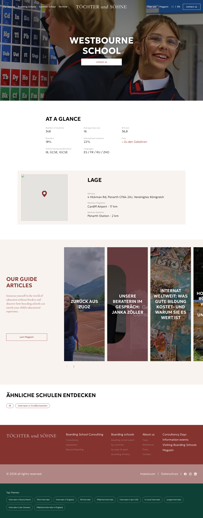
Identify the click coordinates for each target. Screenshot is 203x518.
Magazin (163, 6)
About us (149, 434)
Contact (147, 454)
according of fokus (120, 454)
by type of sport (119, 449)
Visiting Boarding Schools (180, 445)
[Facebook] (185, 474)
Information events (176, 439)
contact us (191, 6)
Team (145, 440)
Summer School (47, 6)
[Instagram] (190, 474)
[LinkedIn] (195, 474)
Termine (63, 6)
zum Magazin (27, 337)
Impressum (147, 474)
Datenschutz (169, 474)
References (148, 444)
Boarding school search (123, 440)
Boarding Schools (27, 6)
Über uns (152, 6)
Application (71, 444)
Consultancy (72, 440)
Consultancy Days (175, 434)
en (178, 6)
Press (145, 449)
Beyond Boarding (74, 449)
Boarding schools (122, 434)
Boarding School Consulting (84, 434)
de (172, 6)
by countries (117, 444)
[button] (9, 6)
